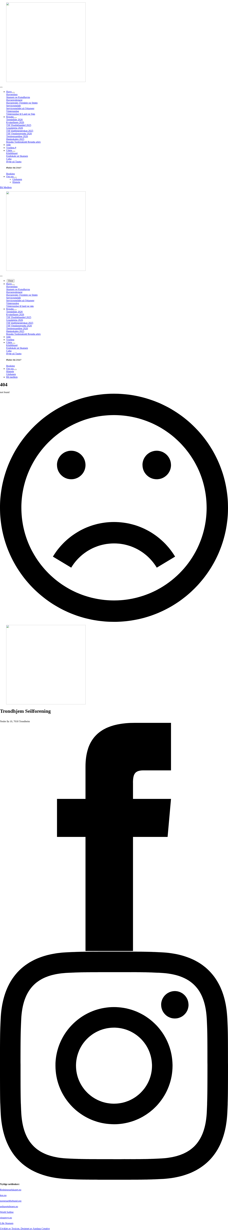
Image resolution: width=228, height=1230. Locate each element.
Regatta (10, 116)
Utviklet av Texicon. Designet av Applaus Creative (25, 1228)
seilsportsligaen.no (9, 1206)
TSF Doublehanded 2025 (18, 125)
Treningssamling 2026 (17, 136)
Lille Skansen (6, 1223)
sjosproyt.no (6, 1217)
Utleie (9, 150)
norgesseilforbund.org (10, 1201)
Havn (9, 91)
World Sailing (6, 1212)
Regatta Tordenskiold (17, 142)
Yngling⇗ (11, 147)
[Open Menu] (1, 87)
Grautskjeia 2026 (14, 128)
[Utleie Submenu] (14, 151)
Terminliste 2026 (14, 119)
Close (10, 281)
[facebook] (114, 950)
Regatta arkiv (34, 142)
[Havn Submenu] (13, 92)
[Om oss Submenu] (15, 177)
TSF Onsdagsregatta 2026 (19, 133)
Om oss (10, 176)
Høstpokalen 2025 (15, 139)
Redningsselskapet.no (10, 1189)
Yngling (10, 339)
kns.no (3, 1195)
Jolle (8, 144)
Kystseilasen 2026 (15, 122)
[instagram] (114, 1179)
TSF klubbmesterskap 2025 (19, 130)
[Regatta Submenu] (15, 117)
